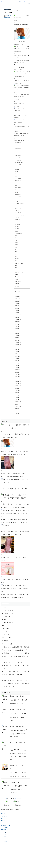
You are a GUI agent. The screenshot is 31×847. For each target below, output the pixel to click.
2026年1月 (18, 312)
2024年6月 (18, 351)
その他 (16, 192)
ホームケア (17, 224)
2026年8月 (18, 296)
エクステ (17, 167)
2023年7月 (18, 365)
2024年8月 (18, 347)
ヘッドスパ (17, 222)
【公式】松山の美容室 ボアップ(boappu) (11, 809)
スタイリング (18, 187)
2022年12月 (18, 381)
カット (16, 171)
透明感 (16, 274)
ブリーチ (17, 210)
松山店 (4, 834)
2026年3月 (18, 308)
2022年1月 (18, 399)
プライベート (18, 208)
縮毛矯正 (17, 258)
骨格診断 (17, 283)
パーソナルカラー (19, 196)
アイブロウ (17, 157)
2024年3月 (18, 353)
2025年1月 (18, 337)
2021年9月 (18, 408)
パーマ (16, 199)
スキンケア (17, 185)
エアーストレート (19, 162)
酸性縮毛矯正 (18, 277)
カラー (16, 176)
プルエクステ (18, 212)
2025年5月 (18, 331)
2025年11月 (18, 317)
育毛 (16, 267)
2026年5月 (18, 303)
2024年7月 (18, 349)
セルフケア (17, 190)
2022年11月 (18, 383)
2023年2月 (18, 376)
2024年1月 (18, 358)
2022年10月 (18, 386)
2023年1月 (18, 379)
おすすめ (17, 169)
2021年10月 (18, 406)
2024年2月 (18, 356)
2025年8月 (18, 324)
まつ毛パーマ (18, 231)
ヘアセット (17, 219)
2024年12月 (18, 340)
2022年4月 (18, 392)
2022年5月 (18, 390)
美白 (16, 260)
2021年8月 (18, 411)
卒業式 (16, 238)
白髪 (16, 251)
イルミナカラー (18, 160)
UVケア (17, 153)
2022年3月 (18, 395)
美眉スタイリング (19, 263)
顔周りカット (18, 281)
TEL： (18, 700)
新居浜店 (5, 839)
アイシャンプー (18, 155)
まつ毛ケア (17, 228)
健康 (16, 235)
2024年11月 (18, 342)
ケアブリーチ (18, 178)
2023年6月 (18, 367)
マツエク (17, 226)
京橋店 (4, 836)
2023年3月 (18, 374)
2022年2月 (18, 397)
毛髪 (16, 247)
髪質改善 (17, 286)
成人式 (16, 242)
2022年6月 (18, 388)
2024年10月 (18, 344)
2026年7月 (18, 299)
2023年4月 (18, 372)
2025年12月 (18, 315)
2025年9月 (18, 321)
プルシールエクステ (19, 215)
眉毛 (16, 254)
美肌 (16, 265)
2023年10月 (18, 363)
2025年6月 (18, 328)
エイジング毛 (18, 164)
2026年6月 (18, 301)
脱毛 (16, 270)
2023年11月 (18, 360)
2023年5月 (18, 369)
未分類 (16, 244)
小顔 (16, 240)
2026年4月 (18, 305)
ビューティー (18, 206)
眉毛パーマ (17, 256)
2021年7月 (18, 413)
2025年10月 (18, 319)
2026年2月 (18, 310)
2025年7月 (18, 326)
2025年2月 (18, 335)
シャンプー (17, 183)
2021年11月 (18, 404)
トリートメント (18, 194)
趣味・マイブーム (19, 272)
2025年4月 (18, 333)
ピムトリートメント (19, 203)
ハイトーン (17, 201)
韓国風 (16, 279)
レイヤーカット (18, 233)
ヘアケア (17, 217)
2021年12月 (18, 401)
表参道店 (5, 841)
